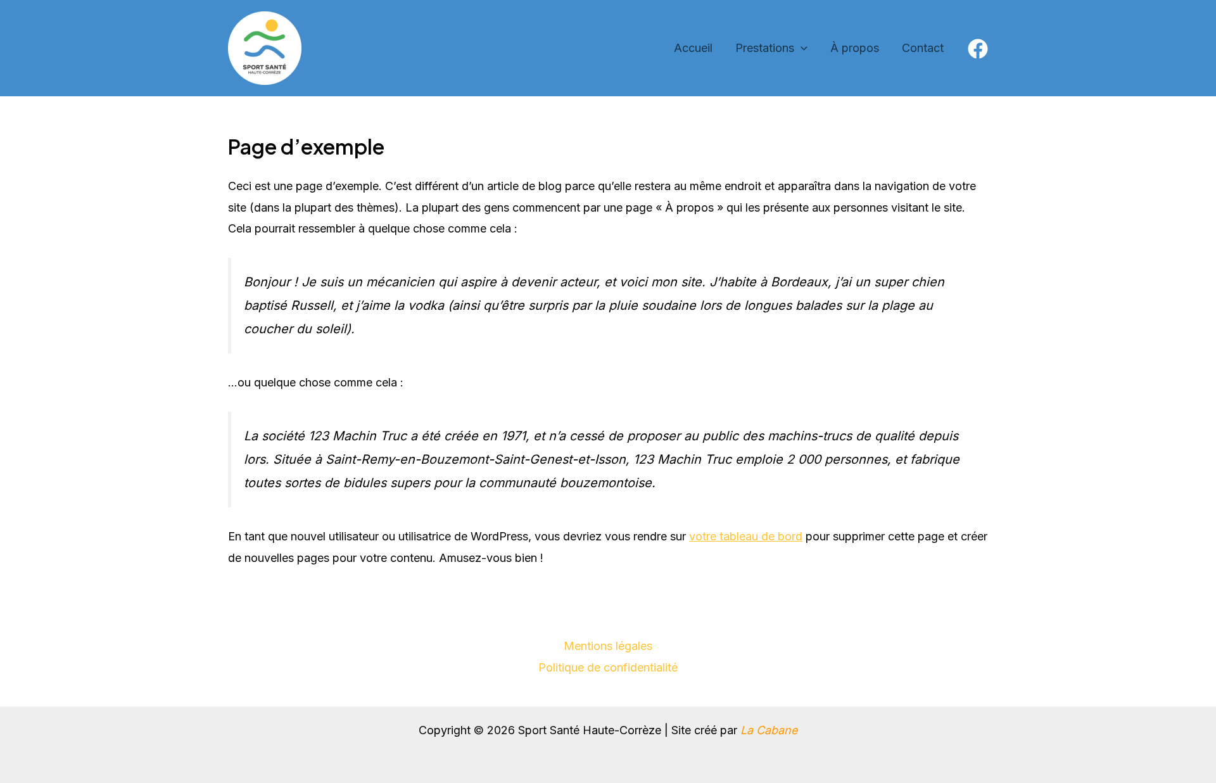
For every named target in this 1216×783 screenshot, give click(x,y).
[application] (801, 48)
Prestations (764, 47)
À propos (854, 47)
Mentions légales (608, 645)
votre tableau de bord (745, 536)
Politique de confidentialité (608, 667)
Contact (923, 47)
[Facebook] (978, 49)
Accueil (693, 47)
